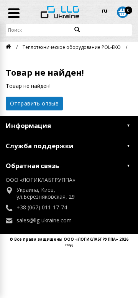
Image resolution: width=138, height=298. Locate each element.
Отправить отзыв (34, 103)
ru (104, 10)
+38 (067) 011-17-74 (41, 207)
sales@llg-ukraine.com (44, 220)
